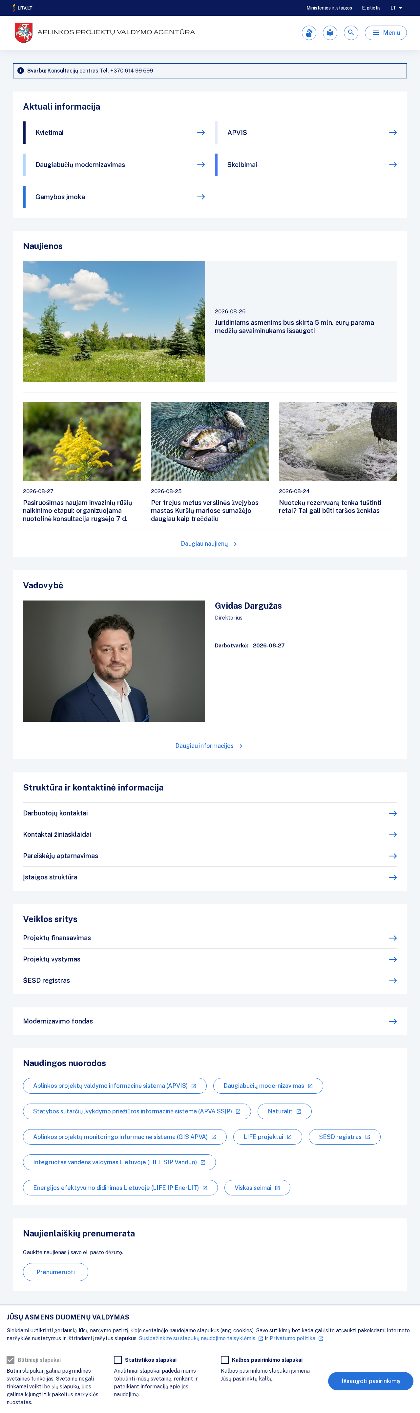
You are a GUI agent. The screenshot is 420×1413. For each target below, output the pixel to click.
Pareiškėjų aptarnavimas (60, 856)
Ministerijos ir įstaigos (329, 8)
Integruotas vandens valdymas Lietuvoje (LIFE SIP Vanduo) (115, 1162)
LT (393, 8)
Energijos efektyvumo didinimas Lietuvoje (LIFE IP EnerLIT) (116, 1187)
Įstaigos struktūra (50, 877)
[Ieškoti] (351, 33)
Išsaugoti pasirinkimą (371, 1381)
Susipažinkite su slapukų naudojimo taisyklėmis (197, 1338)
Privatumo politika (292, 1338)
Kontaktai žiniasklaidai (57, 834)
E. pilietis (371, 8)
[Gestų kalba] (309, 33)
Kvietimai (49, 133)
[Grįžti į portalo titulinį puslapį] (23, 8)
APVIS (237, 133)
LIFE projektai (263, 1136)
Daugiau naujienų (204, 543)
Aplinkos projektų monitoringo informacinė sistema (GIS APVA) (120, 1136)
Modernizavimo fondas (58, 1021)
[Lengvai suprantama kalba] (330, 33)
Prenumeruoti (55, 1272)
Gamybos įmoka (60, 197)
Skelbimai (242, 165)
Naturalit (280, 1111)
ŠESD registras (46, 980)
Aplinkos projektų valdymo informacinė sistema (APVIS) (110, 1085)
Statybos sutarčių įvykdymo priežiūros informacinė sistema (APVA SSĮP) (132, 1111)
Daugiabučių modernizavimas (80, 165)
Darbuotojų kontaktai (55, 813)
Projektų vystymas (51, 959)
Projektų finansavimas (57, 938)
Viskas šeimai (253, 1187)
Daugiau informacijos (204, 745)
